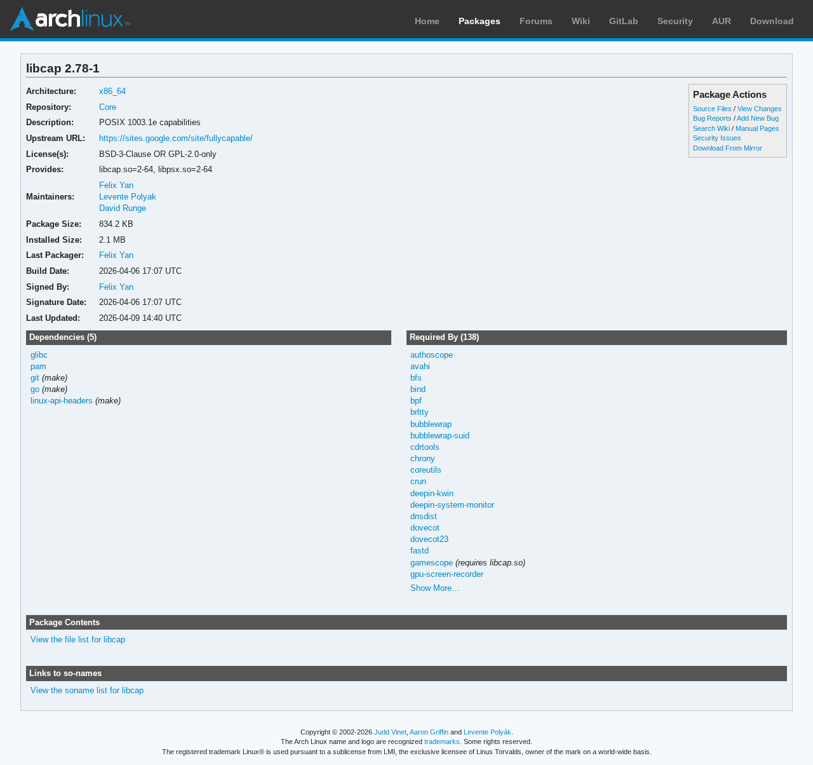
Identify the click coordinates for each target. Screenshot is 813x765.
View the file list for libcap (77, 639)
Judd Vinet (390, 732)
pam (38, 366)
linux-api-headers (61, 400)
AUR (721, 21)
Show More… (435, 588)
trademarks (442, 741)
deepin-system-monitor (452, 505)
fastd (419, 550)
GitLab (623, 21)
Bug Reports (712, 118)
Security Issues (717, 138)
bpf (416, 400)
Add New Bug (758, 118)
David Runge (122, 208)
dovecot (425, 527)
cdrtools (425, 447)
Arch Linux (70, 19)
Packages (480, 21)
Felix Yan (116, 185)
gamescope (431, 562)
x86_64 (112, 91)
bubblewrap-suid (439, 435)
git (34, 377)
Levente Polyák (487, 732)
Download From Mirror (727, 148)
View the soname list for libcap (87, 690)
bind (418, 389)
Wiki (581, 21)
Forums (536, 21)
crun (418, 481)
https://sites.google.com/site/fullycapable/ (176, 138)
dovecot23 (429, 539)
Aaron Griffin (429, 732)
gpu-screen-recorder (446, 574)
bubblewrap (431, 424)
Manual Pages (757, 128)
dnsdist (423, 516)
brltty (419, 412)
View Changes (759, 108)
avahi (420, 366)
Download (772, 21)
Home (427, 21)
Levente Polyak (127, 196)
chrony (422, 458)
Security (675, 21)
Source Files (712, 108)
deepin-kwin (432, 493)
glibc (39, 355)
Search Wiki (711, 128)
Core (107, 107)
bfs (416, 377)
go (34, 389)
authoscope (431, 355)
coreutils (425, 470)
